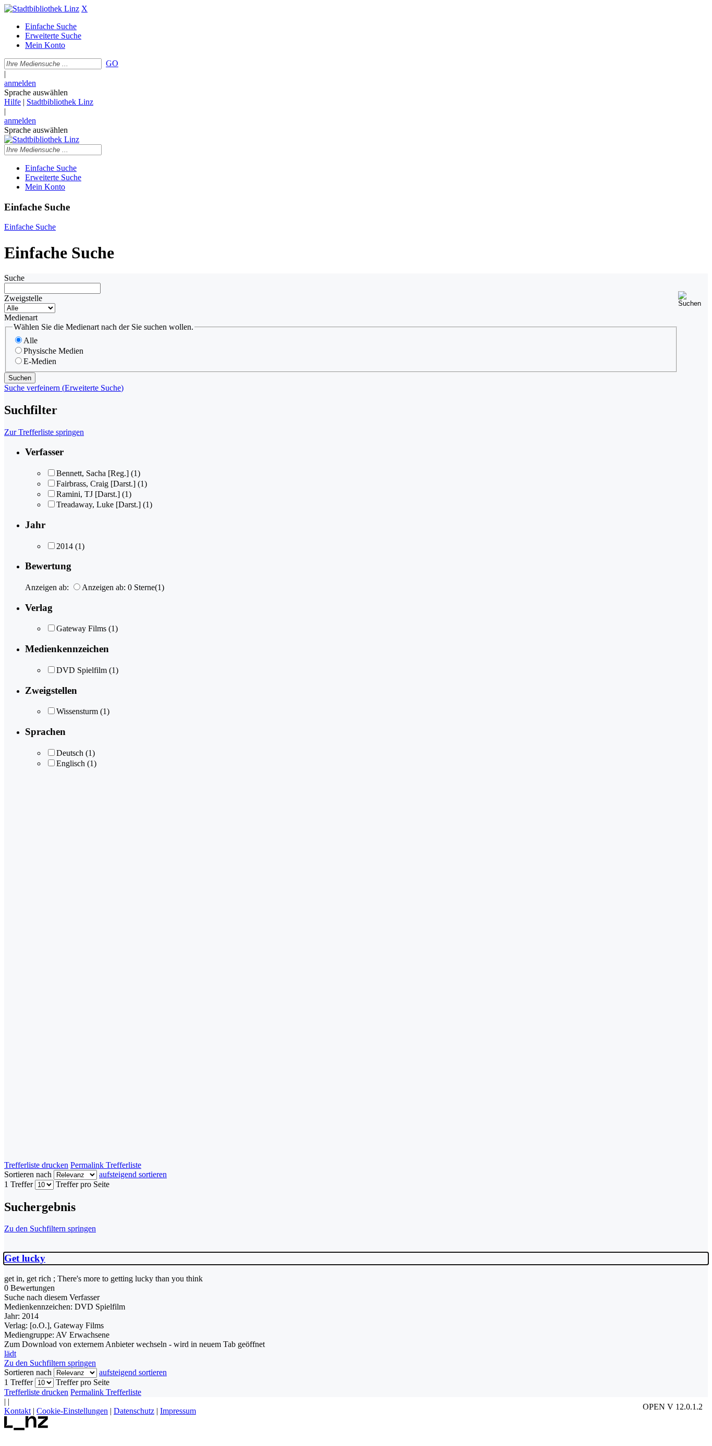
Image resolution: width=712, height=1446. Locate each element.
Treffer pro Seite (82, 1184)
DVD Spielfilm (81, 670)
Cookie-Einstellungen (72, 1410)
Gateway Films (81, 628)
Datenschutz (134, 1410)
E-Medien (39, 361)
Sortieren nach (28, 1174)
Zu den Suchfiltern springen (50, 1228)
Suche (14, 277)
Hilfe (12, 101)
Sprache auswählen (36, 92)
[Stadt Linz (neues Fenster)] (26, 1427)
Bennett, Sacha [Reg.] (92, 473)
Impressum (178, 1410)
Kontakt (17, 1410)
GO (112, 63)
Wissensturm (77, 711)
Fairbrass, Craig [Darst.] (96, 483)
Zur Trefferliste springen (44, 432)
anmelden (20, 83)
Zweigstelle (23, 298)
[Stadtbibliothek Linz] (41, 8)
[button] (693, 299)
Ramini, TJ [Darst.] (88, 494)
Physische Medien (53, 350)
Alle (30, 340)
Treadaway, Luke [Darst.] (98, 504)
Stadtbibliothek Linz (60, 101)
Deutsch (69, 753)
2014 (64, 546)
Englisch (70, 763)
